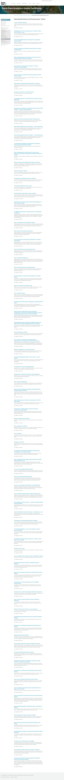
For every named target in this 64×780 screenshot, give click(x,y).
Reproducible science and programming (25, 15)
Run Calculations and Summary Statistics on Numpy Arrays (27, 276)
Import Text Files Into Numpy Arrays (23, 285)
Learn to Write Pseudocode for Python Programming (27, 493)
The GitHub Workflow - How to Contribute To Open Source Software (27, 529)
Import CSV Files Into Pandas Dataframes (24, 249)
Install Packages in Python (20, 332)
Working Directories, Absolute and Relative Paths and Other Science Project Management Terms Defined (27, 323)
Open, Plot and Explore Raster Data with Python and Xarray (27, 723)
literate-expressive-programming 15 (4, 31)
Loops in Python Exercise (20, 22)
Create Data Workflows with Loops (23, 185)
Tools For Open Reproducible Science (23, 469)
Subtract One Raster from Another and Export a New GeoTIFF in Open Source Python (27, 661)
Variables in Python (19, 442)
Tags (17, 15)
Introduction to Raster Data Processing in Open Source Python (28, 671)
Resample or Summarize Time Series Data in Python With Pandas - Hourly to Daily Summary (28, 109)
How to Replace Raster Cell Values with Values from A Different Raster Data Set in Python (27, 58)
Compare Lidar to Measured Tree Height (24, 741)
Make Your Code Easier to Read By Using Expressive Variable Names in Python (27, 390)
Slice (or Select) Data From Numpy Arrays (24, 267)
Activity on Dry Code (19, 548)
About (37, 3)
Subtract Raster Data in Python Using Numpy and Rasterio (26, 563)
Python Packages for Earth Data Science (24, 349)
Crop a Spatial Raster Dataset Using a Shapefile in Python (28, 556)
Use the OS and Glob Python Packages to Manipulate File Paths (28, 302)
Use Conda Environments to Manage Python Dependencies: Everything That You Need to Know (27, 340)
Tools (30, 3)
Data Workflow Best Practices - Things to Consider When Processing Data (28, 503)
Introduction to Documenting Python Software (25, 520)
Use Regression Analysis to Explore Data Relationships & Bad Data (28, 732)
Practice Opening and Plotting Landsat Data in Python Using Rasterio (27, 49)
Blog (34, 3)
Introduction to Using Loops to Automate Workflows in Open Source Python (28, 202)
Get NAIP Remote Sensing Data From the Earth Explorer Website (28, 617)
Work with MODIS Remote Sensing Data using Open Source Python (27, 40)
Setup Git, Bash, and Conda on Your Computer (25, 609)
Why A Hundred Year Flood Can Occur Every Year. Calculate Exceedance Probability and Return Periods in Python (28, 153)
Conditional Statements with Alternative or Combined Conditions (27, 212)
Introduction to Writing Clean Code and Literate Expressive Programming (26, 409)
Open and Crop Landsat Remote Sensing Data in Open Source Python (27, 75)
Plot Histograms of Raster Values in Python (25, 715)
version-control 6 (4, 37)
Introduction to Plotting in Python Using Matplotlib (27, 374)
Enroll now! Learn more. (7, 11)
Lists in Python (18, 433)
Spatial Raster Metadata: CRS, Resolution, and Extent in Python (28, 707)
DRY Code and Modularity (20, 381)
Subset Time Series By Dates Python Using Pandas (27, 119)
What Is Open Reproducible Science (23, 476)
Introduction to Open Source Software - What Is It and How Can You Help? (27, 539)
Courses (18, 3)
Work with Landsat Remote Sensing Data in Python (27, 83)
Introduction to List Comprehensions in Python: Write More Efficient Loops (27, 31)
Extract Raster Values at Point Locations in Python (27, 749)
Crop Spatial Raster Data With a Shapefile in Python (27, 643)
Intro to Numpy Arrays (19, 293)
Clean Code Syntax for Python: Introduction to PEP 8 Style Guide (27, 400)
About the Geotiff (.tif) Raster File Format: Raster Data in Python (28, 696)
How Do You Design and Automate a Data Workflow (27, 485)
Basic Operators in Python (20, 426)
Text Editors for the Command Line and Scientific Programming (26, 582)
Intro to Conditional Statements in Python (24, 222)
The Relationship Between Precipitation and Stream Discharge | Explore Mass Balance (27, 144)
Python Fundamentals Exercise (22, 418)
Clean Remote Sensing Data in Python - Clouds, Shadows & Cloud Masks (26, 66)
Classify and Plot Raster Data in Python (24, 652)
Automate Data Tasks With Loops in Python (25, 193)
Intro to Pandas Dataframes (21, 257)
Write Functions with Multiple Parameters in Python (27, 162)
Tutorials (13, 3)
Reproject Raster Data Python (21, 635)
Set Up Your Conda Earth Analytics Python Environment (28, 591)
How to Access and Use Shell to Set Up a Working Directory (26, 600)
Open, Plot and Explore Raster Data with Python (26, 679)
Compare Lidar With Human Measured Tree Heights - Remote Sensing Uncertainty (27, 758)
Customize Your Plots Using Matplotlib (24, 366)
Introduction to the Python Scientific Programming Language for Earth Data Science (27, 451)
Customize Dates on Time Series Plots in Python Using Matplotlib (28, 99)
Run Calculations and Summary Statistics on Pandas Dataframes (27, 240)
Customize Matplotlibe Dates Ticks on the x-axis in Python (27, 357)
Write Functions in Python (20, 170)
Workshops (24, 3)
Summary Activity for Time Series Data (24, 92)
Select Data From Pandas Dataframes (23, 231)
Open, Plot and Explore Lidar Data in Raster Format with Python (28, 573)
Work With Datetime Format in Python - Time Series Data (28, 126)
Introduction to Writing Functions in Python (25, 178)
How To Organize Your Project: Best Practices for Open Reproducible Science (28, 460)
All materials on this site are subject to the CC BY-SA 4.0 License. (20, 775)
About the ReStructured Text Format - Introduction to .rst (28, 512)
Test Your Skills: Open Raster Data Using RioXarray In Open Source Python (27, 688)
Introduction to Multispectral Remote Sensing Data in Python (27, 626)
